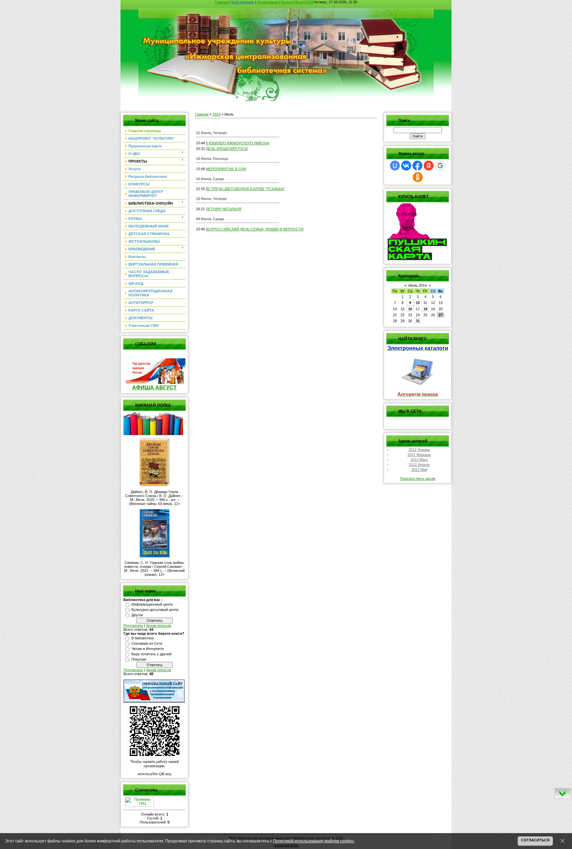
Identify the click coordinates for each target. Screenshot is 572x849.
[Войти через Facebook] (417, 166)
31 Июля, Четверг (211, 133)
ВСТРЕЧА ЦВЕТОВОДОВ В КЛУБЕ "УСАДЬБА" (245, 189)
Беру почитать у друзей (151, 654)
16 (410, 309)
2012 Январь (419, 450)
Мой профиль (242, 2)
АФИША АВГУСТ (154, 387)
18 (425, 309)
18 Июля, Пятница (212, 159)
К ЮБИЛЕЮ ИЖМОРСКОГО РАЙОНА (237, 143)
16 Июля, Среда (210, 179)
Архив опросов (158, 625)
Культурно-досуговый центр (154, 610)
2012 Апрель (419, 465)
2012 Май (419, 470)
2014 (216, 114)
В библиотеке (142, 638)
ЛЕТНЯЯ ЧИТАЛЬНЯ (223, 209)
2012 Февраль (419, 455)
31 (418, 321)
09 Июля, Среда (210, 219)
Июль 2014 (417, 285)
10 (418, 303)
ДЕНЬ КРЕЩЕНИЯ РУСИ (227, 149)
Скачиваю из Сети (146, 643)
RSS (310, 2)
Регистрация (267, 2)
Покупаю (138, 659)
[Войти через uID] (395, 166)
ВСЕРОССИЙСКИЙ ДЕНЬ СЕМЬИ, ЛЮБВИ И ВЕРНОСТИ (255, 229)
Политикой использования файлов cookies (313, 841)
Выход (286, 2)
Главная (221, 2)
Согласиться (535, 840)
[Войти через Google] (440, 165)
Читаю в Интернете (147, 649)
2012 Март (419, 460)
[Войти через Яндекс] (429, 166)
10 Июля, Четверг (211, 199)
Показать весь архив (417, 478)
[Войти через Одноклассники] (418, 177)
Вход (299, 2)
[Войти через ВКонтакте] (406, 166)
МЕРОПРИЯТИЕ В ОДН (226, 169)
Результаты (133, 625)
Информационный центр (152, 604)
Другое (137, 615)
